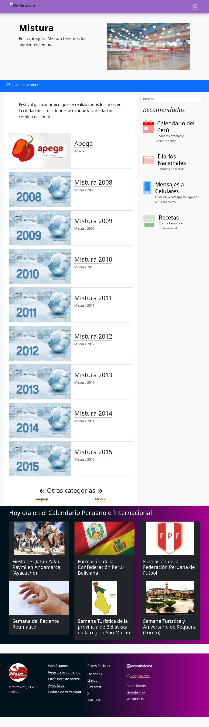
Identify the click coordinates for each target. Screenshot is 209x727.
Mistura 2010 (93, 259)
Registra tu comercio (64, 672)
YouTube (94, 700)
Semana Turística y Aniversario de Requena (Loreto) (170, 627)
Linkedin (93, 680)
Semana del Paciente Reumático (35, 624)
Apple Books (136, 686)
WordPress (135, 699)
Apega (83, 143)
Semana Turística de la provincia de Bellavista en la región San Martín (104, 627)
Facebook (94, 674)
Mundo (100, 499)
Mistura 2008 (93, 182)
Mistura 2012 (93, 336)
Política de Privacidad (64, 692)
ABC (18, 85)
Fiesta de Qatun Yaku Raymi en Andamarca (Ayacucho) (36, 567)
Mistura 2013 (93, 374)
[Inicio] (8, 84)
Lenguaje (41, 499)
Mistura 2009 (93, 220)
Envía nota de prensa (64, 679)
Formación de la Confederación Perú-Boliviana (101, 567)
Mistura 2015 (93, 451)
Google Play (136, 692)
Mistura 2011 (93, 297)
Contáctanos (58, 665)
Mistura (32, 85)
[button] (194, 7)
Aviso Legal (56, 685)
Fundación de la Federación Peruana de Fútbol (169, 567)
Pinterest (94, 687)
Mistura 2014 (93, 413)
